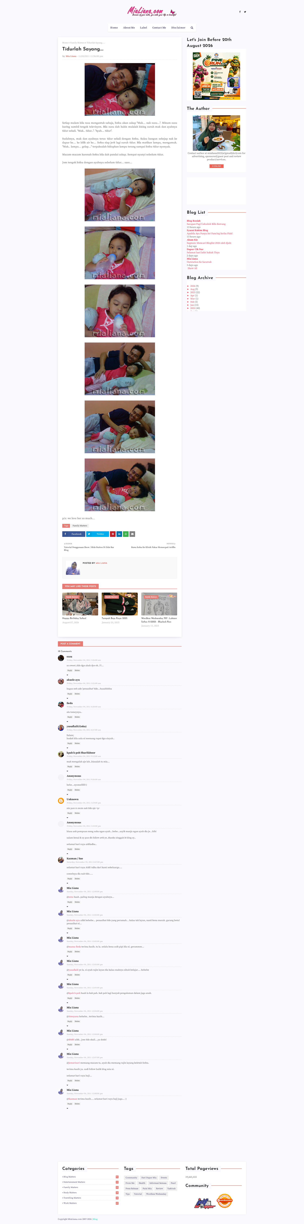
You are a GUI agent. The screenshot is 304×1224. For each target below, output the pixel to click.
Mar (192, 298)
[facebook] (239, 12)
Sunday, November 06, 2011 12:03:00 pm (85, 964)
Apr (192, 295)
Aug (192, 289)
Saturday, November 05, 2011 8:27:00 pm (85, 862)
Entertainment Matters (91, 1182)
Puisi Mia (147, 1188)
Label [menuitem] (143, 27)
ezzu (69, 656)
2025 (193, 292)
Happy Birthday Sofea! (74, 618)
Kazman (73, 1098)
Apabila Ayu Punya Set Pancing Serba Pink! (210, 233)
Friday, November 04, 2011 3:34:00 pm (84, 826)
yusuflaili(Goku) (77, 726)
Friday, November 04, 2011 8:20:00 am (84, 707)
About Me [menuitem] (129, 27)
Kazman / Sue (75, 858)
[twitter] (244, 12)
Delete (77, 670)
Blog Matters (91, 1176)
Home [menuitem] (114, 27)
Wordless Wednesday (156, 1194)
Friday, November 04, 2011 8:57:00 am (84, 730)
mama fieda (75, 946)
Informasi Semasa (158, 1183)
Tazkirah (171, 1188)
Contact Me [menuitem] (159, 27)
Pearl (173, 1183)
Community (131, 1177)
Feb (192, 301)
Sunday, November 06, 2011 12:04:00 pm (85, 1011)
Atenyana (74, 1016)
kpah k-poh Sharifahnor (81, 752)
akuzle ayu (73, 680)
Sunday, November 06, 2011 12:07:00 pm (85, 1057)
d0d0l (71, 1039)
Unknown (72, 799)
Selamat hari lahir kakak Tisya (203, 252)
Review (159, 1188)
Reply (70, 670)
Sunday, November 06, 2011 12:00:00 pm (85, 891)
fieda (70, 703)
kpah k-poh (74, 993)
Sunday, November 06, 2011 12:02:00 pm (85, 915)
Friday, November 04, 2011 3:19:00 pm (84, 803)
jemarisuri (74, 1062)
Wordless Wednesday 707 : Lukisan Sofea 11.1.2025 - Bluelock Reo (159, 620)
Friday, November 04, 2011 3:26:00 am (84, 660)
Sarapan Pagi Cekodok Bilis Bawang (206, 224)
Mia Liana (71, 56)
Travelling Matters (91, 1198)
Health (142, 1183)
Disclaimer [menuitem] (178, 27)
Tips (128, 1194)
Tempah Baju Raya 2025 (114, 618)
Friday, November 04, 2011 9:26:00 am (84, 779)
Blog (95, 1219)
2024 (193, 308)
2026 (193, 286)
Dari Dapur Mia (148, 1177)
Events (164, 1177)
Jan (192, 305)
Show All (192, 268)
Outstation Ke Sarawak (199, 262)
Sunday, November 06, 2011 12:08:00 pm (85, 1093)
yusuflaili (73, 969)
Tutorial (138, 1194)
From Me (130, 1183)
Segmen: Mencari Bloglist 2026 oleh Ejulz (209, 243)
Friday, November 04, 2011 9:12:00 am (84, 756)
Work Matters (91, 1203)
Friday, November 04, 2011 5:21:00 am (84, 683)
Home (65, 42)
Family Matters (77, 42)
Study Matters (91, 1192)
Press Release (132, 1188)
